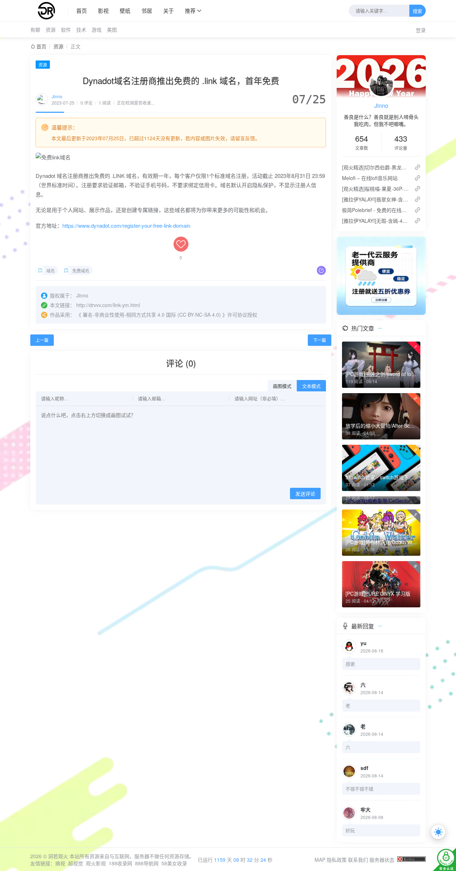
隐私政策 (337, 859)
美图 (112, 29)
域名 (50, 271)
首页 (81, 10)
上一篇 (42, 340)
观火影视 (96, 863)
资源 (51, 29)
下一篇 (319, 340)
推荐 (190, 10)
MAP (320, 859)
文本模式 (311, 386)
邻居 (146, 10)
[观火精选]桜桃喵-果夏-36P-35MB (375, 188)
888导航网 (147, 863)
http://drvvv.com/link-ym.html (108, 304)
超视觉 (75, 863)
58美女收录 (174, 863)
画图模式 (282, 386)
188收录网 (120, 863)
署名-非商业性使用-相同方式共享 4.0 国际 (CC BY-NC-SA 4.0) (152, 314)
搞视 (60, 863)
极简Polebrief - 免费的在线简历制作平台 (375, 209)
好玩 (350, 830)
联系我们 (358, 859)
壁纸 (125, 10)
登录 (421, 29)
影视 (103, 10)
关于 (168, 10)
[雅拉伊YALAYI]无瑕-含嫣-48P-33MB (375, 220)
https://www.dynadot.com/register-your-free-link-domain (126, 225)
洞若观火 (58, 856)
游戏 (97, 29)
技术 (81, 29)
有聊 (35, 29)
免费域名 (80, 271)
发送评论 (305, 494)
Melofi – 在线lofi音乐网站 (370, 177)
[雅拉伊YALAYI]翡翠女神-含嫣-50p (375, 199)
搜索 (417, 11)
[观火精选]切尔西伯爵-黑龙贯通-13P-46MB (375, 167)
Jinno (57, 96)
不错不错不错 (359, 788)
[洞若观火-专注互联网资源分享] (49, 10)
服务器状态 (381, 859)
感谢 (350, 663)
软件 (66, 29)
